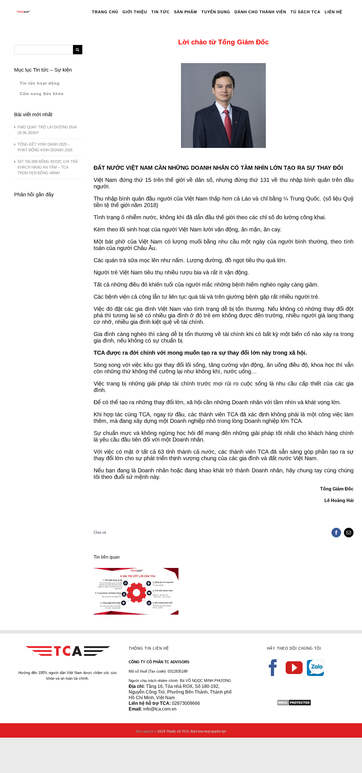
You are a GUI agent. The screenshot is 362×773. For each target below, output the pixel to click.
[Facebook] (272, 667)
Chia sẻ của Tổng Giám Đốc (127, 586)
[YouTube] (294, 667)
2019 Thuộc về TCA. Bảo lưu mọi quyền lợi (192, 731)
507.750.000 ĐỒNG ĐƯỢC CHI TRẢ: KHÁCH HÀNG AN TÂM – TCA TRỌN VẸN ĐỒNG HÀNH (48, 167)
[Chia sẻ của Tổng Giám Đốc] (136, 591)
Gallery (144, 586)
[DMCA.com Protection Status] (294, 702)
